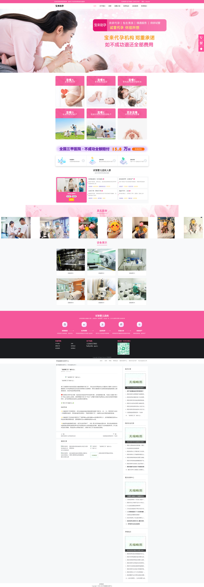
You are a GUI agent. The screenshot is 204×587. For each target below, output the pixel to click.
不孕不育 (108, 186)
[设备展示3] (132, 249)
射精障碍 (95, 198)
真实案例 (135, 6)
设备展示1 (71, 273)
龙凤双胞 (135, 198)
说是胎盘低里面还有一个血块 (110, 436)
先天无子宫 (130, 186)
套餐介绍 (117, 6)
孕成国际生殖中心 (62, 361)
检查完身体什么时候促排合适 (68, 436)
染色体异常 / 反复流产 (126, 179)
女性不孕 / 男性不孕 (94, 191)
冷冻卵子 (126, 198)
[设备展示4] (71, 279)
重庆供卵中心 (123, 360)
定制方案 (132, 159)
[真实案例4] (54, 217)
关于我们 (102, 6)
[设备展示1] (71, 249)
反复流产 (121, 186)
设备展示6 (132, 302)
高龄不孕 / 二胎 (124, 191)
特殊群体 (90, 186)
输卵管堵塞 (95, 186)
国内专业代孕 (133, 360)
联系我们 (144, 6)
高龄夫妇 (130, 198)
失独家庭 (121, 198)
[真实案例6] (16, 217)
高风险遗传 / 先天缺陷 (95, 179)
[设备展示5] (101, 279)
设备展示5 (101, 302)
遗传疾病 (136, 186)
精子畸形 (100, 198)
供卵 (109, 6)
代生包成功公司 (142, 360)
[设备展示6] (132, 279)
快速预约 (72, 159)
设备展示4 (71, 302)
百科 (106, 360)
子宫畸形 (126, 186)
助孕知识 (126, 6)
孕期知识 (115, 360)
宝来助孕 (59, 6)
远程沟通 (101, 159)
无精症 (103, 198)
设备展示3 (132, 273)
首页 (94, 6)
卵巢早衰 (90, 198)
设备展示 (102, 242)
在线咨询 (71, 199)
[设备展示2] (101, 249)
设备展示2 (101, 273)
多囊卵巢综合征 (102, 186)
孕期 (110, 360)
